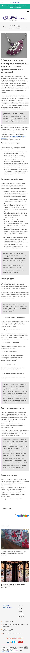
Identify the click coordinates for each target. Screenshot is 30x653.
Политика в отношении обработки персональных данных (15, 647)
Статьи (19, 25)
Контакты (21, 617)
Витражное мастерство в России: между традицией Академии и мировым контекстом (13, 585)
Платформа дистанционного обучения (13, 634)
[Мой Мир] (28, 516)
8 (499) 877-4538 (15, 2)
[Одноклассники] (26, 516)
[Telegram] (20, 516)
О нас (20, 608)
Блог (15, 25)
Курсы (20, 606)
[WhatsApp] (24, 516)
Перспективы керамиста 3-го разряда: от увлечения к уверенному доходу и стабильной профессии (14, 552)
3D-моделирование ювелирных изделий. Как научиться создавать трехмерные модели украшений (16, 27)
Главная (11, 25)
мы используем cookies (6, 651)
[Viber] (22, 516)
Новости (21, 614)
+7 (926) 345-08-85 (8, 622)
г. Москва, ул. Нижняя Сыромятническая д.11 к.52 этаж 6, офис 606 (15, 625)
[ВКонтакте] (18, 516)
